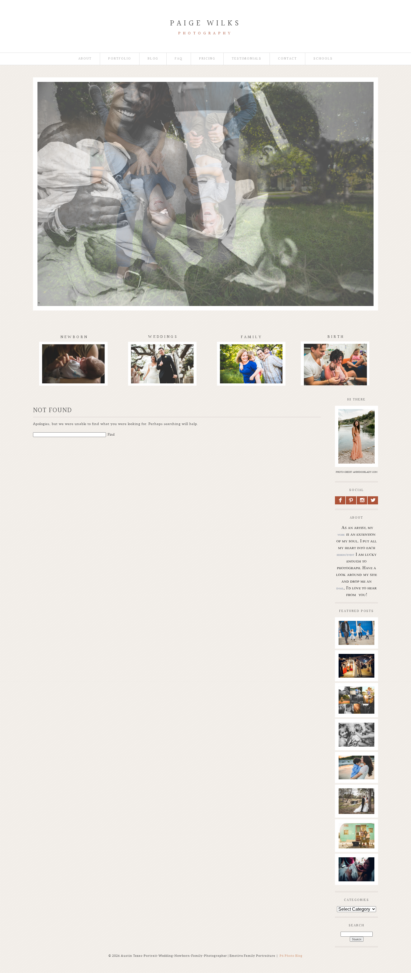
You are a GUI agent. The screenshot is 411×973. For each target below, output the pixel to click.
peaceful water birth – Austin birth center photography (356, 874)
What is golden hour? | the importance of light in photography (356, 706)
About (85, 59)
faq (179, 59)
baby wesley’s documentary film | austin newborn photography (356, 739)
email (340, 588)
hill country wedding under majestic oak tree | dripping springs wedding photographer (356, 816)
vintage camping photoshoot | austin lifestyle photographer (356, 842)
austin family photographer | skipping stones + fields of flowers (356, 775)
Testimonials (246, 59)
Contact (287, 59)
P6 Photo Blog (291, 955)
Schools (323, 59)
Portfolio (119, 59)
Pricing (207, 59)
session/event (345, 554)
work (341, 534)
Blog (153, 59)
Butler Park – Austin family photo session (356, 632)
